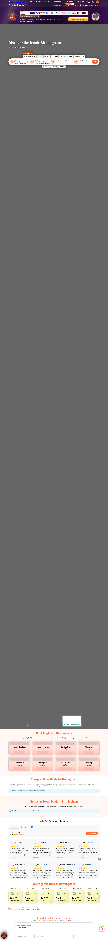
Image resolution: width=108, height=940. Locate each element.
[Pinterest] (23, 5)
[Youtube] (20, 5)
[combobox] (21, 62)
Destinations (58, 2)
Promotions (69, 2)
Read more (32, 21)
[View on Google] (12, 842)
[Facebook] (15, 5)
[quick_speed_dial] (102, 929)
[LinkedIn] (25, 5)
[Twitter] (12, 5)
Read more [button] (13, 857)
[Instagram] (17, 5)
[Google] (9, 5)
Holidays (38, 2)
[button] (8, 860)
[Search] (95, 62)
